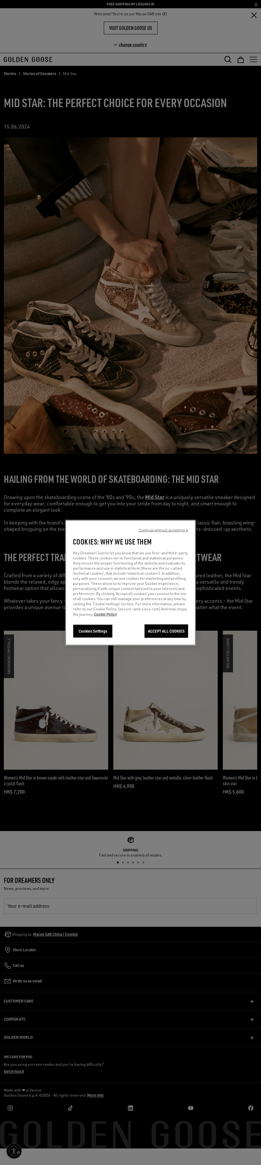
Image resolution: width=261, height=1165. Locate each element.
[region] (130, 582)
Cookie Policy (105, 613)
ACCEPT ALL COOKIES (166, 630)
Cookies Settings (93, 630)
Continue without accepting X (163, 530)
